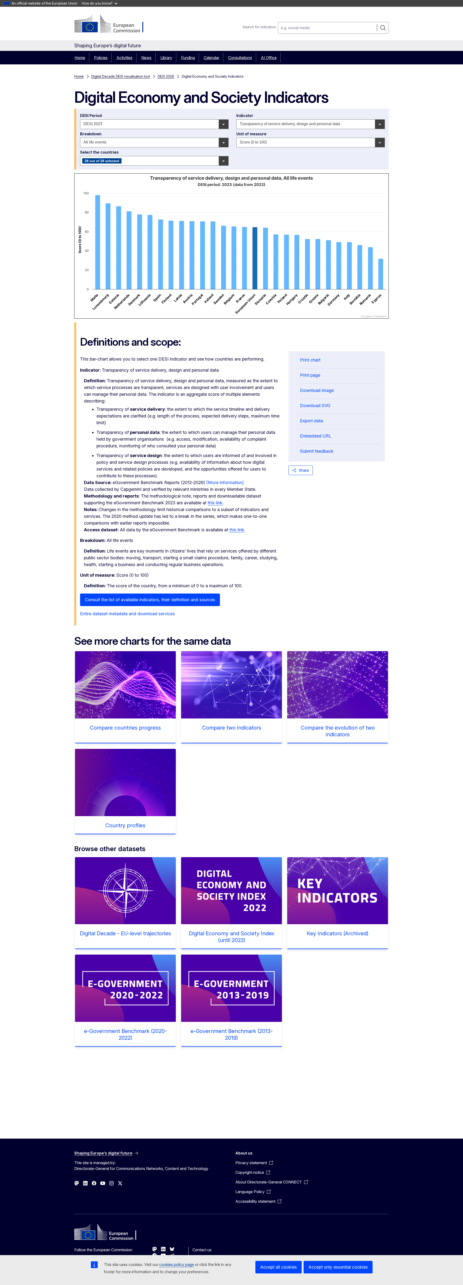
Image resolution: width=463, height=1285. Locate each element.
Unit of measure (251, 133)
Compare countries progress (125, 728)
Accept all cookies (278, 1267)
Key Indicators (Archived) (337, 933)
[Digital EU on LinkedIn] (85, 1183)
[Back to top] (442, 1264)
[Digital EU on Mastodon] (76, 1183)
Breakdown (91, 133)
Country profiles (125, 825)
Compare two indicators (231, 728)
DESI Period (91, 115)
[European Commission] (113, 24)
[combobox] (154, 124)
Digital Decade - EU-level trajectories (125, 933)
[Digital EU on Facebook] (94, 1183)
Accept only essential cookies (338, 1267)
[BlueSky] (172, 1249)
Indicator (245, 115)
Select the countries (100, 152)
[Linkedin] (163, 1249)
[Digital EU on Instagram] (111, 1183)
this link (215, 502)
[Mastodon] (154, 1249)
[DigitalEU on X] (120, 1183)
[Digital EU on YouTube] (102, 1183)
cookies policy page (176, 1264)
